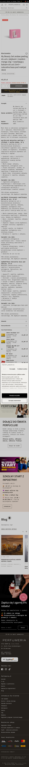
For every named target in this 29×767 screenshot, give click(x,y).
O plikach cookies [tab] (22, 369)
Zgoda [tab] (4, 369)
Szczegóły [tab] (12, 369)
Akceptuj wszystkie (14, 395)
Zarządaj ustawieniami (15, 400)
